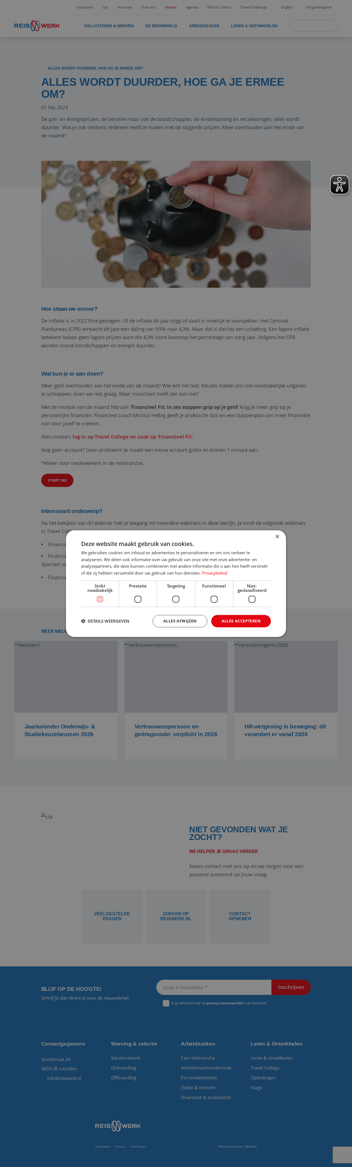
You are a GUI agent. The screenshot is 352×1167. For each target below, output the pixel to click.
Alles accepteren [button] (241, 620)
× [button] (277, 536)
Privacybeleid (214, 573)
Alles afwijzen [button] (180, 620)
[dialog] (176, 583)
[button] (105, 621)
